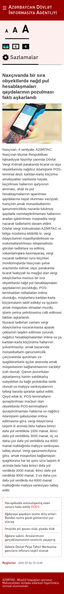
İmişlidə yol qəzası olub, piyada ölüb (30, 529)
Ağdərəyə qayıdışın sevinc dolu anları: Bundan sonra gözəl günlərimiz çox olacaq (31, 518)
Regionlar (9, 563)
